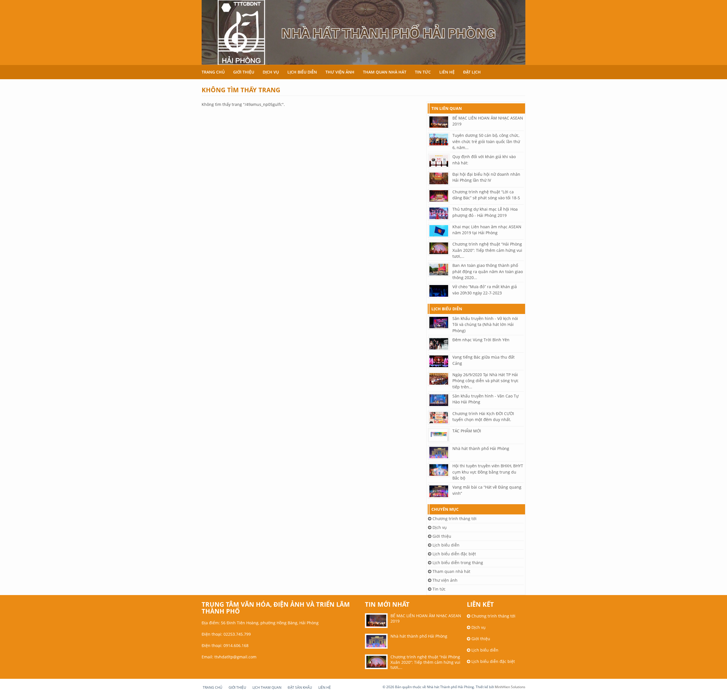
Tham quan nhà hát (384, 72)
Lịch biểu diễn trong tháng (457, 562)
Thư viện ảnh (339, 72)
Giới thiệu (243, 72)
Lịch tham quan (266, 687)
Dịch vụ (271, 72)
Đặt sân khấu (300, 687)
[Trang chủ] (363, 32)
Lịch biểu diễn (302, 72)
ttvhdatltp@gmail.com (235, 656)
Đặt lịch (472, 72)
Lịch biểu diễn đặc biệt (453, 553)
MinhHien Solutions (510, 686)
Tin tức (423, 72)
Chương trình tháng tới (454, 518)
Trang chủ (213, 72)
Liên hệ (447, 72)
